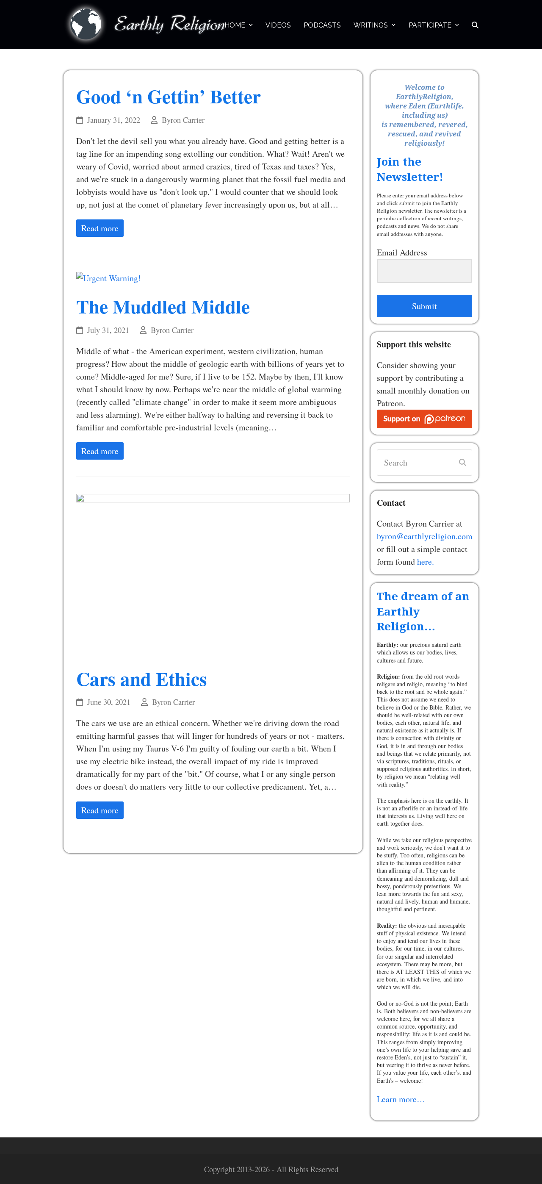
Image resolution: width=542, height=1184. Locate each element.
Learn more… (401, 1099)
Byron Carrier (183, 120)
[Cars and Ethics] (213, 574)
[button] (475, 24)
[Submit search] (462, 462)
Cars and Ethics (141, 678)
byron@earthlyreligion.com (425, 536)
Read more (100, 228)
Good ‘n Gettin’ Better (168, 96)
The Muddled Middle (163, 306)
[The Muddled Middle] (108, 277)
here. (425, 561)
